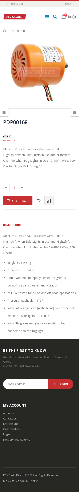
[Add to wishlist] (38, 200)
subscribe (61, 384)
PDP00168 (15, 122)
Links (68, 4)
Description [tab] (12, 224)
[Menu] (47, 16)
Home (4, 31)
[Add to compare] (49, 200)
